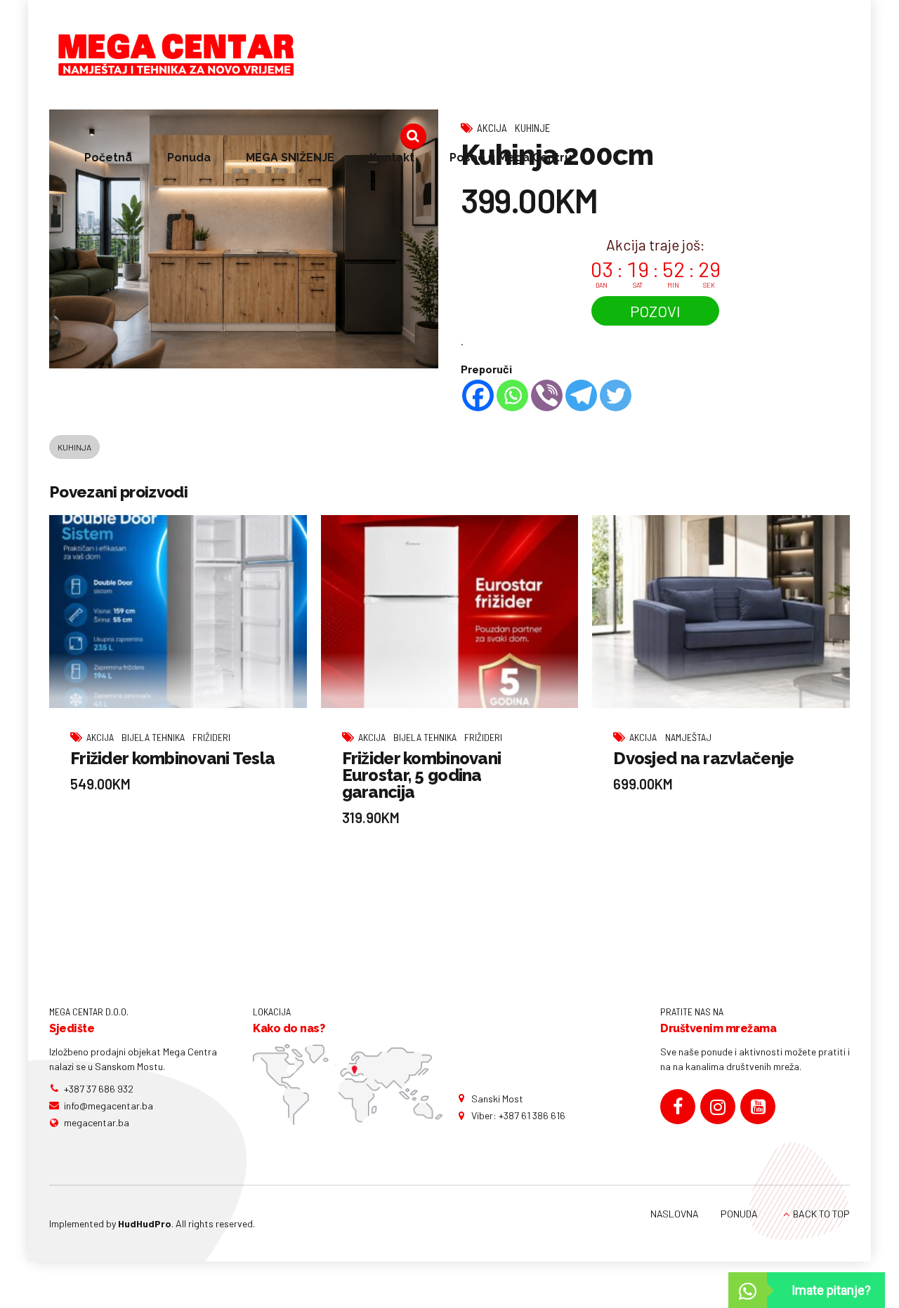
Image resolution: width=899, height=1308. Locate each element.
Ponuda (189, 157)
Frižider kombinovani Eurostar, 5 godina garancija (421, 775)
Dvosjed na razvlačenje (703, 758)
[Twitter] (615, 395)
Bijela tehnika (153, 737)
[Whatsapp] (512, 395)
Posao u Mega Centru (511, 157)
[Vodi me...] (347, 1085)
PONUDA (739, 1214)
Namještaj (688, 737)
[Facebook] (478, 395)
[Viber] (547, 395)
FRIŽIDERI (211, 737)
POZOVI (655, 311)
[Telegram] (581, 395)
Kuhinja (74, 447)
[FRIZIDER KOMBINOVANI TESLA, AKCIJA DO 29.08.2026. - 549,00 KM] (178, 612)
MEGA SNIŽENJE (290, 157)
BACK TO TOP (821, 1214)
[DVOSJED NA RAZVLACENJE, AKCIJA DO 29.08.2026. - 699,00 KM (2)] (721, 612)
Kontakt (391, 157)
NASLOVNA (674, 1214)
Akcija (100, 737)
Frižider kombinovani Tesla (172, 758)
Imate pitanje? (831, 1290)
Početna (108, 157)
